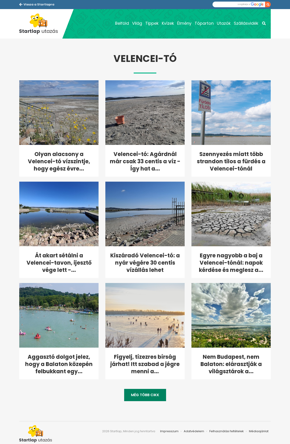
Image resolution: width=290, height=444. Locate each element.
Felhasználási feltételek (226, 431)
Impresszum (169, 431)
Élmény (184, 23)
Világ (137, 23)
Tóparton (204, 23)
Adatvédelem (194, 431)
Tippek (152, 23)
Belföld (122, 23)
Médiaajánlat (258, 431)
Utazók (224, 23)
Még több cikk (145, 395)
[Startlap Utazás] (40, 24)
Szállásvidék (246, 23)
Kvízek (168, 23)
